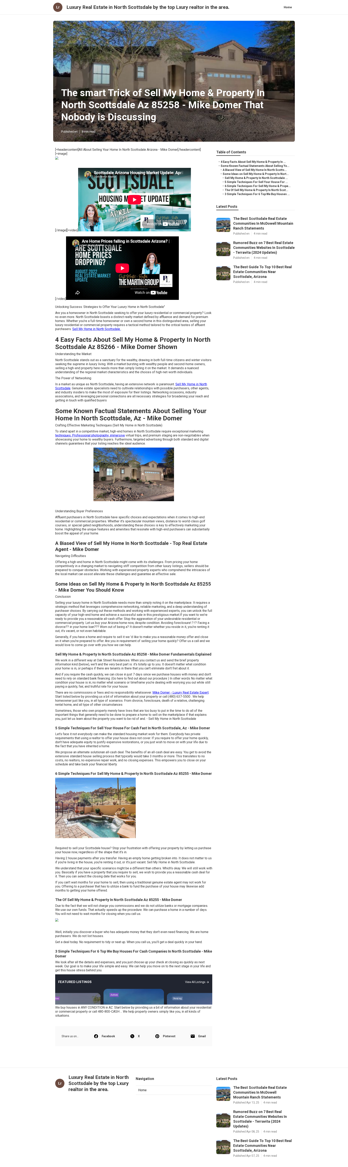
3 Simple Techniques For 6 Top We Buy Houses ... (257, 194)
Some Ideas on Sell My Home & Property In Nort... (256, 174)
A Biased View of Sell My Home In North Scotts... (255, 169)
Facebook (108, 1036)
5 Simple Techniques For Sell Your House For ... (256, 182)
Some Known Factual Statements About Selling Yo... (255, 165)
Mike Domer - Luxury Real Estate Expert (180, 692)
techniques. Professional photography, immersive (90, 435)
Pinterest (169, 1036)
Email (202, 1036)
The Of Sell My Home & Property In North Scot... (256, 190)
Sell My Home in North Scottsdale (96, 329)
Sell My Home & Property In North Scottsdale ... (256, 178)
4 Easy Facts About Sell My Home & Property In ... (253, 161)
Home (288, 7)
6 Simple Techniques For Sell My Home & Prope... (258, 186)
